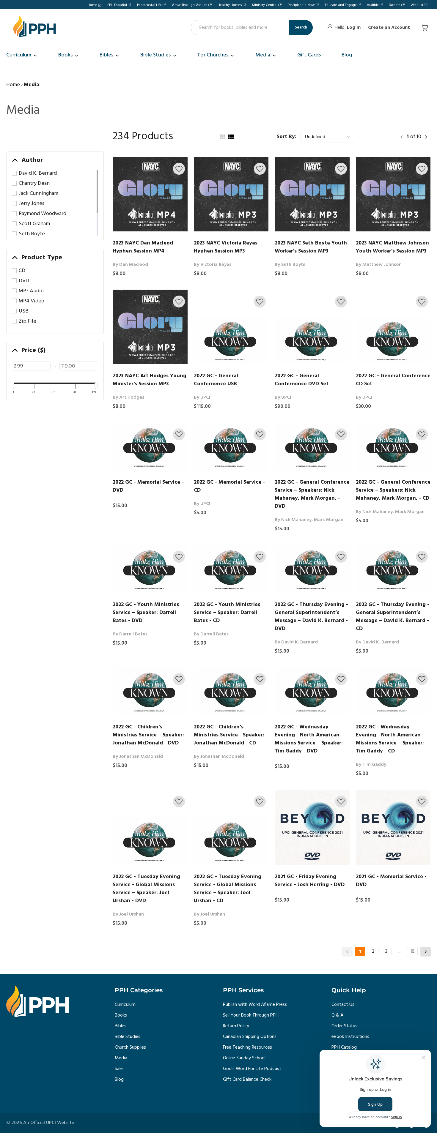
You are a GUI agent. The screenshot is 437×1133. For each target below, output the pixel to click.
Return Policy (236, 1026)
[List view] (231, 136)
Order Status (344, 1026)
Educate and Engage (341, 5)
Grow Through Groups (190, 5)
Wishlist (417, 5)
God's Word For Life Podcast (252, 1069)
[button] (179, 169)
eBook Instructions (350, 1037)
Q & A (337, 1015)
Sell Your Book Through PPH (251, 1015)
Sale (119, 1069)
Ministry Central (264, 5)
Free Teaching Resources (247, 1047)
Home (92, 5)
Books (121, 1015)
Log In (354, 27)
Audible (373, 5)
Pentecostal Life (149, 5)
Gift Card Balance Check (247, 1079)
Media (121, 1058)
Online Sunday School (244, 1058)
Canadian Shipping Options (249, 1037)
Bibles (120, 1026)
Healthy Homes (230, 5)
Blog (119, 1079)
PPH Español (117, 5)
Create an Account (389, 27)
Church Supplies (130, 1047)
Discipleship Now (301, 5)
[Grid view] (222, 136)
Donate (394, 5)
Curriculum (125, 1005)
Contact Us (342, 1005)
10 (412, 951)
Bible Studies (127, 1037)
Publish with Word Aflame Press (255, 1005)
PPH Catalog (344, 1047)
